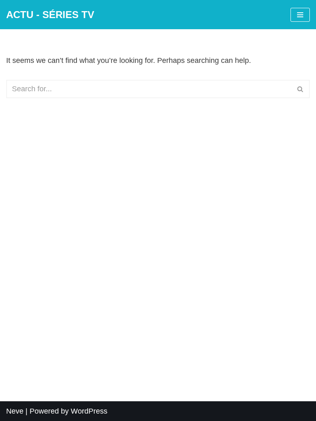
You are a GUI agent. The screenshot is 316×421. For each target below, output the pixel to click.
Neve (14, 411)
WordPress (89, 411)
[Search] (300, 89)
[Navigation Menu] (300, 15)
